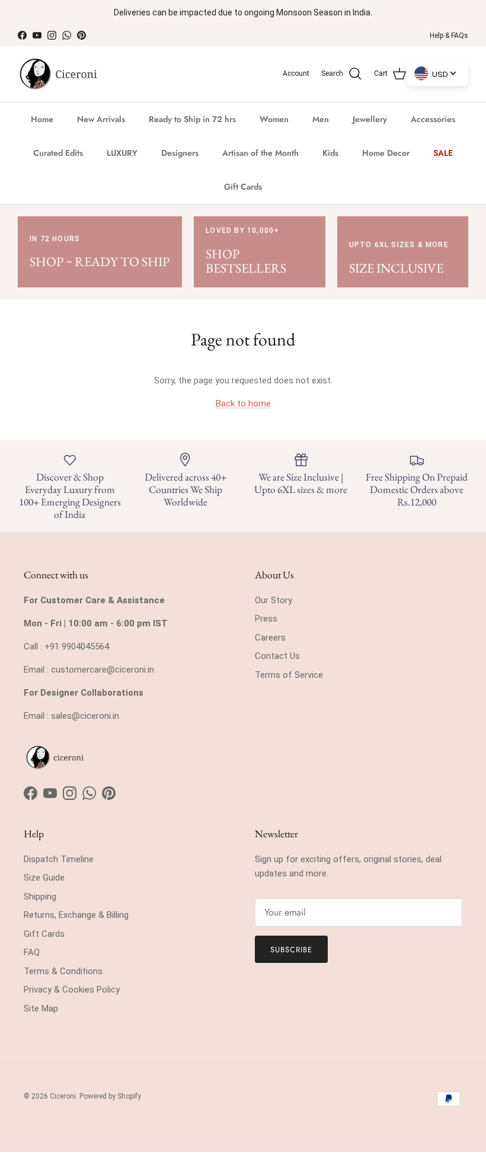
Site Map (41, 1008)
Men (320, 119)
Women (274, 119)
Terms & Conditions (63, 971)
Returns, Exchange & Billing (76, 915)
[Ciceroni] (58, 74)
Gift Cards (243, 187)
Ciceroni (63, 1096)
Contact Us (277, 656)
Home (42, 119)
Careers (270, 637)
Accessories (433, 119)
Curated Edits (58, 153)
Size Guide (44, 877)
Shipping (40, 896)
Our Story (273, 600)
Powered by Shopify (110, 1096)
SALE (443, 153)
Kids (330, 153)
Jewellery (370, 119)
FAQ (32, 952)
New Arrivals (101, 119)
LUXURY (122, 153)
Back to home (243, 403)
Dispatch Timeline (59, 859)
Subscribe (291, 949)
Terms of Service (289, 675)
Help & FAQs (449, 35)
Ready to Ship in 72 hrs (192, 119)
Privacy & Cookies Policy (72, 989)
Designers (180, 153)
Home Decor (386, 153)
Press (266, 618)
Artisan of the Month (260, 153)
